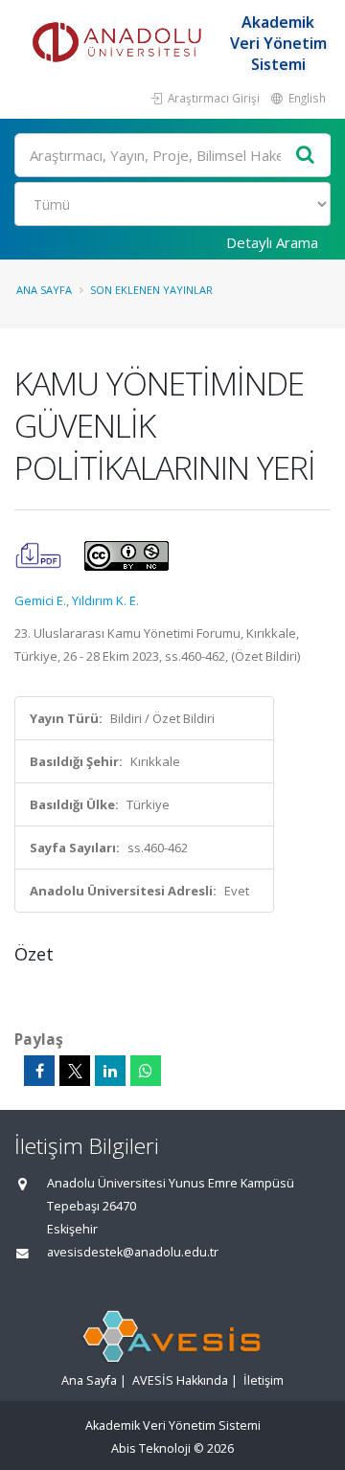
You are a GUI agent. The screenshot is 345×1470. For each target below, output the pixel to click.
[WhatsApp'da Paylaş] (145, 1070)
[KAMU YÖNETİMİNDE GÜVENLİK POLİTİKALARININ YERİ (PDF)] (39, 554)
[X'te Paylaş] (74, 1070)
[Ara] (306, 155)
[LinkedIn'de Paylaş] (110, 1070)
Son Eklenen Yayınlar (151, 290)
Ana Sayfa (44, 290)
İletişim (263, 1380)
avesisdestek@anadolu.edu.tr (132, 1252)
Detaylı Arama (272, 242)
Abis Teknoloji (151, 1448)
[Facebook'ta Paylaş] (39, 1070)
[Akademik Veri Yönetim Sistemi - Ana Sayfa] (119, 43)
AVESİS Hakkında (180, 1380)
